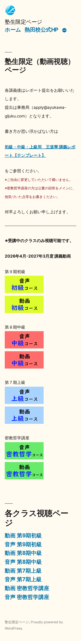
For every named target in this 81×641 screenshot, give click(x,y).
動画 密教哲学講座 (27, 588)
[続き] (64, 30)
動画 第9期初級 (23, 535)
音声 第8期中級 (23, 562)
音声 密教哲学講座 (27, 597)
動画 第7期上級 (23, 570)
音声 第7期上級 (23, 579)
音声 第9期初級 (23, 544)
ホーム (13, 29)
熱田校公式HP (41, 29)
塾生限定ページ (23, 22)
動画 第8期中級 (23, 553)
